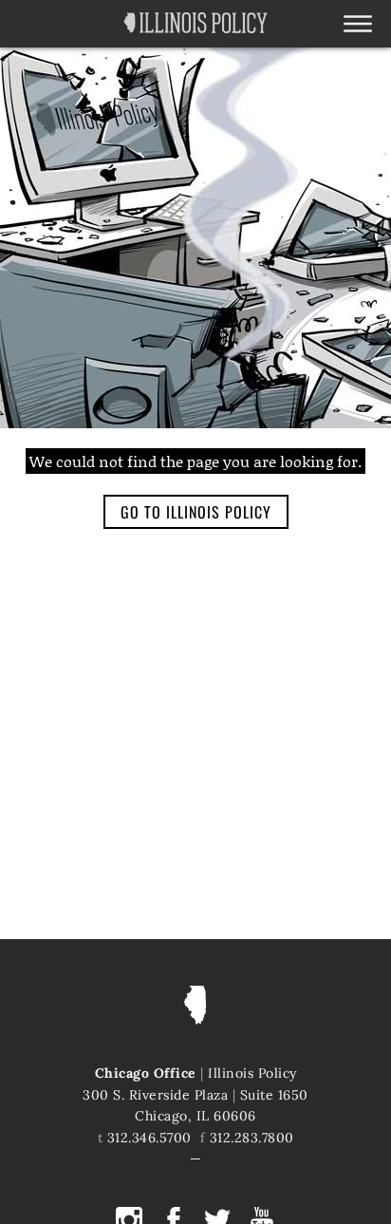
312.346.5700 (149, 1137)
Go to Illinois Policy (196, 511)
